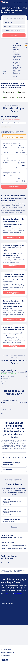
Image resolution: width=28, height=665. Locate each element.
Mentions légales (6, 649)
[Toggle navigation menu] (26, 2)
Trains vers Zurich (6, 563)
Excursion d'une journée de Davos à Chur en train (13, 220)
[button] (8, 26)
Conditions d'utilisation (8, 652)
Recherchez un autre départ (13, 119)
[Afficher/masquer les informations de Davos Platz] (24, 502)
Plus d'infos (5, 127)
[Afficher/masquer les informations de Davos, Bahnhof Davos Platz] (24, 520)
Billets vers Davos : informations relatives (14, 545)
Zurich (4, 123)
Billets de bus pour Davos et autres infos (14, 548)
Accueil (3, 570)
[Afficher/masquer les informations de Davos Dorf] (24, 512)
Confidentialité (5, 655)
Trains (9, 570)
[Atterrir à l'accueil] (4, 2)
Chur (23, 123)
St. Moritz (17, 123)
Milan (10, 123)
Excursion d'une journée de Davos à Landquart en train (13, 328)
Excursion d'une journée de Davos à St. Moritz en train (13, 275)
